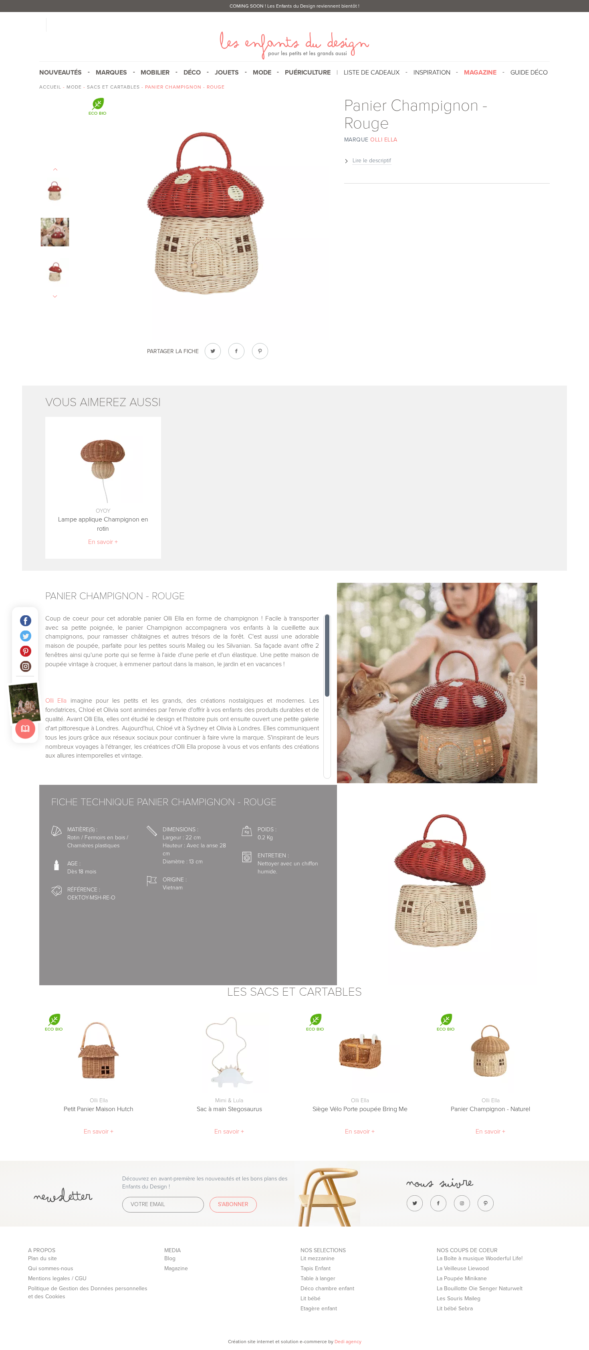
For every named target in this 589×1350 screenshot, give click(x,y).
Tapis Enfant (316, 1268)
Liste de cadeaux (371, 73)
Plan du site (42, 1258)
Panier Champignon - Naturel (490, 1109)
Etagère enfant (319, 1308)
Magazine (176, 1268)
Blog (169, 1258)
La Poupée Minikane (462, 1278)
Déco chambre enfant (327, 1288)
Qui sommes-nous (50, 1268)
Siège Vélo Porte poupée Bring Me (360, 1109)
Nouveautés (60, 73)
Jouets (227, 73)
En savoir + (103, 542)
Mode (262, 73)
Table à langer (318, 1278)
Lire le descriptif (372, 160)
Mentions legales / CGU (57, 1278)
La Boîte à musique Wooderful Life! (479, 1258)
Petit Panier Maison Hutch (98, 1109)
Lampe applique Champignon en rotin (103, 524)
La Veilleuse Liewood (463, 1268)
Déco (192, 73)
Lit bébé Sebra (455, 1308)
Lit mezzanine (318, 1258)
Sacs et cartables (113, 87)
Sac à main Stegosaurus (229, 1109)
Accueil (50, 87)
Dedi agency (348, 1341)
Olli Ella (56, 701)
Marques (111, 73)
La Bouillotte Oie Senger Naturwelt (479, 1288)
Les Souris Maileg (458, 1298)
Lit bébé (311, 1298)
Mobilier (155, 73)
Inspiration (432, 73)
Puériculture (308, 73)
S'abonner (233, 1204)
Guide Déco (529, 73)
